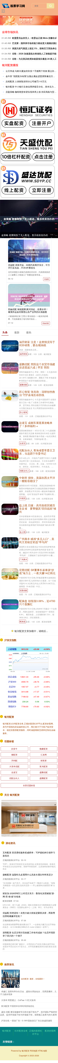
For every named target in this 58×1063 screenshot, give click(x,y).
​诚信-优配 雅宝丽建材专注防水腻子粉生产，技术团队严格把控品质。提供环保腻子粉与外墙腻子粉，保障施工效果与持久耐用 (28, 1013)
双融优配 (45, 323)
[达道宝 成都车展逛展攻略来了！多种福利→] (9, 426)
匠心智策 (23, 412)
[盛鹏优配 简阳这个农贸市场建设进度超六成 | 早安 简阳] (9, 368)
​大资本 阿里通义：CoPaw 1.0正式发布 (18, 1000)
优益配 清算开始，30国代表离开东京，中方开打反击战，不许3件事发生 (29, 266)
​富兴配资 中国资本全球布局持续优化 (17, 1006)
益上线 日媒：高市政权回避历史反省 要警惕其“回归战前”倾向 (37, 508)
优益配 (46, 279)
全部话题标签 (29, 785)
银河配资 (6, 1030)
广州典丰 (23, 559)
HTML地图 (42, 1050)
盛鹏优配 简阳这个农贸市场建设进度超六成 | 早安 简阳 (37, 365)
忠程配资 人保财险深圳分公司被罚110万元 (26, 81)
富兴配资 (44, 766)
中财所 (22, 498)
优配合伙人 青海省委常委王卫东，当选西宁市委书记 (37, 451)
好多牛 (14, 748)
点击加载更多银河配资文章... (29, 631)
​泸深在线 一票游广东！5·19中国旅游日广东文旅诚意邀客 (26, 1020)
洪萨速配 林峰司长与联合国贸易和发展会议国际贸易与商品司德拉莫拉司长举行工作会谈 (29, 892)
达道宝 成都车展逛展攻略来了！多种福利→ (35, 424)
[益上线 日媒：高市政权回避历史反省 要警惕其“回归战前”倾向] (9, 509)
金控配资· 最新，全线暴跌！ (33, 978)
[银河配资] (14, 5)
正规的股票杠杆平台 (35, 1032)
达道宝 (22, 443)
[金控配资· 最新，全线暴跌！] (10, 979)
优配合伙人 (24, 470)
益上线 (22, 532)
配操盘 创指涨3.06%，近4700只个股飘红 (37, 602)
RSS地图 (33, 1050)
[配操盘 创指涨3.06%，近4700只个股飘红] (9, 604)
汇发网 (44, 754)
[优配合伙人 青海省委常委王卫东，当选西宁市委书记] (9, 454)
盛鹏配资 (44, 778)
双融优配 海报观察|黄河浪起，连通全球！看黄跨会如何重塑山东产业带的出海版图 (28, 311)
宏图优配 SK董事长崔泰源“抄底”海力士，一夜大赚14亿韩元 (37, 571)
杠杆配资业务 (21, 1030)
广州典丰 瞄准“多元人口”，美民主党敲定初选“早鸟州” (36, 540)
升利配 (14, 760)
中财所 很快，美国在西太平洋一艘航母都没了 (37, 479)
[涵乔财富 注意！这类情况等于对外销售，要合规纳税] (9, 345)
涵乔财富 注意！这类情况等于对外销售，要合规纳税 (37, 343)
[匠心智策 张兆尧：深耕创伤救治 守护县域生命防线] (9, 395)
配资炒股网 (50, 1030)
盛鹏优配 (23, 384)
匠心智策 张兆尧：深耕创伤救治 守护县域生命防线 (37, 393)
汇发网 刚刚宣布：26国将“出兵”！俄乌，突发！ (26, 931)
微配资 (14, 754)
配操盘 (22, 621)
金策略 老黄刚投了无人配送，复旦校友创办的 (24, 235)
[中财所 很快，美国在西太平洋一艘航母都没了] (9, 481)
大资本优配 (14, 766)
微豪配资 (44, 748)
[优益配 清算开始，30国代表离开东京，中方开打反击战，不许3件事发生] (29, 253)
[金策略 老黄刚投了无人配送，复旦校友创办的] (29, 219)
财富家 (44, 760)
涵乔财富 (23, 354)
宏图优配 (23, 590)
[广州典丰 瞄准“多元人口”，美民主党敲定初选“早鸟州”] (9, 542)
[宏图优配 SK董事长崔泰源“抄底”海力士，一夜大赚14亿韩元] (9, 573)
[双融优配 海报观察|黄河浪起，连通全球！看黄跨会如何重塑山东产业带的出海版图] (29, 298)
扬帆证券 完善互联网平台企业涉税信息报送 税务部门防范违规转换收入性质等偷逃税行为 (29, 870)
